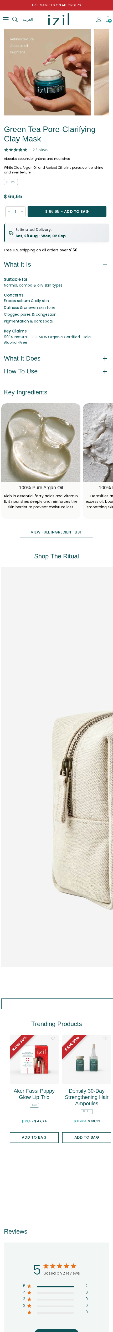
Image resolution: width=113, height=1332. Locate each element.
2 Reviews (40, 149)
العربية (28, 19)
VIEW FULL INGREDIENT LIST (56, 532)
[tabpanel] (47, 72)
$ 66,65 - (67, 211)
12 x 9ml (86, 1111)
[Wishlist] (53, 1038)
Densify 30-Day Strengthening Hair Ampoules (87, 1097)
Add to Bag (34, 1137)
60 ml (11, 181)
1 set (34, 1105)
